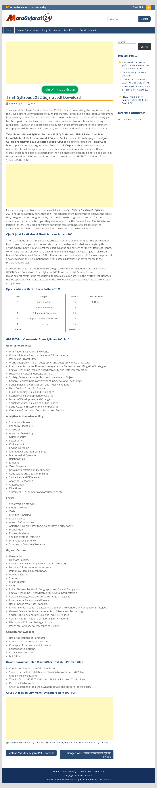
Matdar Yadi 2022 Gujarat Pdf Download (31, 753)
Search (121, 41)
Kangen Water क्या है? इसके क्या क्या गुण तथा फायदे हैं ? (89, 754)
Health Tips (69, 30)
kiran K (34, 103)
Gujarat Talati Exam (74, 742)
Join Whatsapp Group (60, 89)
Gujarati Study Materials (97, 742)
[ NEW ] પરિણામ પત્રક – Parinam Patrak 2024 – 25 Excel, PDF (135, 100)
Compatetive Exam (19, 742)
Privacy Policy (69, 772)
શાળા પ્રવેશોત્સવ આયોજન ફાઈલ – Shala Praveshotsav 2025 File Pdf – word (135, 65)
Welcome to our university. (32, 7)
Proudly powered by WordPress (61, 779)
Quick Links (138, 7)
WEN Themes (104, 779)
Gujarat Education (26, 30)
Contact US (85, 772)
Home (9, 30)
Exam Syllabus (56, 742)
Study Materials (49, 30)
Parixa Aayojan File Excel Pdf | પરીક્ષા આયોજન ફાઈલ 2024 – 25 (136, 89)
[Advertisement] (59, 62)
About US (99, 772)
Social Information (89, 30)
